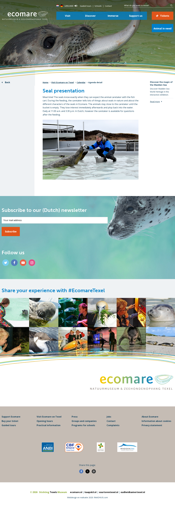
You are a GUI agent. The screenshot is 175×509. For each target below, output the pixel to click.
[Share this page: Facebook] (81, 471)
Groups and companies (84, 421)
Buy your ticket (10, 421)
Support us (135, 15)
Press (75, 416)
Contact (108, 6)
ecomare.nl (76, 492)
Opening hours (45, 421)
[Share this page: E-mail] (94, 471)
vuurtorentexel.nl (108, 492)
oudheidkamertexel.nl (133, 492)
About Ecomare (150, 416)
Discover (90, 15)
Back (7, 82)
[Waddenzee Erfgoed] (127, 447)
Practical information (48, 425)
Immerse (113, 15)
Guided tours (85, 6)
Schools (98, 6)
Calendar (81, 82)
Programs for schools (83, 425)
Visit (67, 15)
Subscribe (11, 231)
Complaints (113, 425)
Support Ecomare (11, 416)
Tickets (164, 15)
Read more (155, 101)
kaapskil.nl (91, 492)
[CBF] (74, 447)
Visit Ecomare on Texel (62, 82)
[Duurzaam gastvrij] (101, 447)
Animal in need (162, 28)
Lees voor (69, 5)
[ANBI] (47, 447)
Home (45, 82)
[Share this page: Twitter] (87, 471)
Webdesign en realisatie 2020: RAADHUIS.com (87, 497)
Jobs (109, 416)
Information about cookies (156, 421)
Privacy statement (152, 425)
